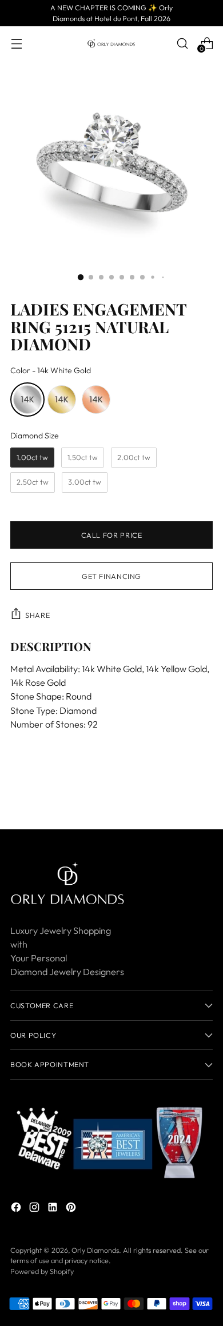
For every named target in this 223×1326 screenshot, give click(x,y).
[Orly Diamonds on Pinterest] (72, 1208)
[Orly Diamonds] (111, 43)
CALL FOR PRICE (111, 535)
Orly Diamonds (95, 1250)
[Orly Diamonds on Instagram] (35, 1208)
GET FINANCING (111, 576)
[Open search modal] (182, 43)
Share (37, 615)
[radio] (27, 399)
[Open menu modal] (16, 43)
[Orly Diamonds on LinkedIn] (54, 1208)
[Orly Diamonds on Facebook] (17, 1208)
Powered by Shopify (42, 1271)
